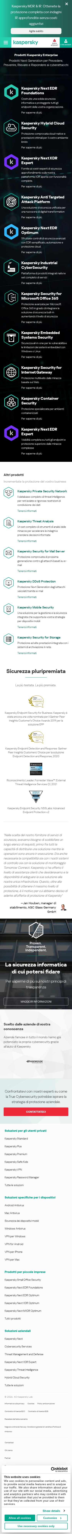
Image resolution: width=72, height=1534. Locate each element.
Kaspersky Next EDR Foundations (39, 90)
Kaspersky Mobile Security (35, 607)
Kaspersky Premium (16, 1154)
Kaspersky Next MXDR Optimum (23, 1310)
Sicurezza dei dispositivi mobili (22, 1220)
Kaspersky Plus (13, 1146)
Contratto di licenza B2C (15, 1411)
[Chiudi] (66, 4)
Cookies (30, 1403)
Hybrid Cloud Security (17, 1377)
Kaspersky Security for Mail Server (41, 551)
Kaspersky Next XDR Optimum (22, 1303)
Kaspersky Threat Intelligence (21, 1369)
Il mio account (65, 45)
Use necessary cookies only (36, 1526)
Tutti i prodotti (13, 1318)
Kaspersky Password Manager (22, 1177)
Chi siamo (9, 1450)
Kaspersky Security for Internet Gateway (41, 370)
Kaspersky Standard (16, 1138)
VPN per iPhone (13, 1251)
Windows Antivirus (15, 1228)
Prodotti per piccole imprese (25, 1272)
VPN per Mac (12, 1259)
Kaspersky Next (14, 1338)
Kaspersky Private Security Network (42, 491)
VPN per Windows (15, 1236)
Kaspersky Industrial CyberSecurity (39, 265)
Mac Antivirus (12, 1213)
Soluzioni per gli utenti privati (25, 1131)
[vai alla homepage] (25, 42)
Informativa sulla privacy (14, 1403)
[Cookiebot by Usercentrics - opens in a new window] (51, 1469)
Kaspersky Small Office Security (23, 1279)
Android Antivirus (14, 1205)
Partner (8, 1458)
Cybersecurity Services (18, 1346)
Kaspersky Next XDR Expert (20, 1362)
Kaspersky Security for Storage (38, 637)
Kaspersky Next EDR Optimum (22, 1295)
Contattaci (9, 1442)
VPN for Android (14, 1244)
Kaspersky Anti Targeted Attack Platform (42, 199)
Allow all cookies (20, 1517)
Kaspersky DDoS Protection (36, 581)
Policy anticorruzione (46, 1403)
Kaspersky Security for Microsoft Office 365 (41, 296)
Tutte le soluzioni (14, 1185)
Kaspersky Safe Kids (16, 1161)
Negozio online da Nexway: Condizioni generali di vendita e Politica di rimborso (33, 1429)
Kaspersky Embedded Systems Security (40, 335)
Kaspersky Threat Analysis (35, 521)
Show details (51, 1510)
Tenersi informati (26, 510)
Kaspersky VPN (13, 1169)
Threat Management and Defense (24, 1354)
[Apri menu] (5, 42)
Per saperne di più (31, 112)
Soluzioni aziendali (18, 1331)
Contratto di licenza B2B (38, 1411)
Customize (50, 1517)
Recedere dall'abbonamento (16, 1419)
